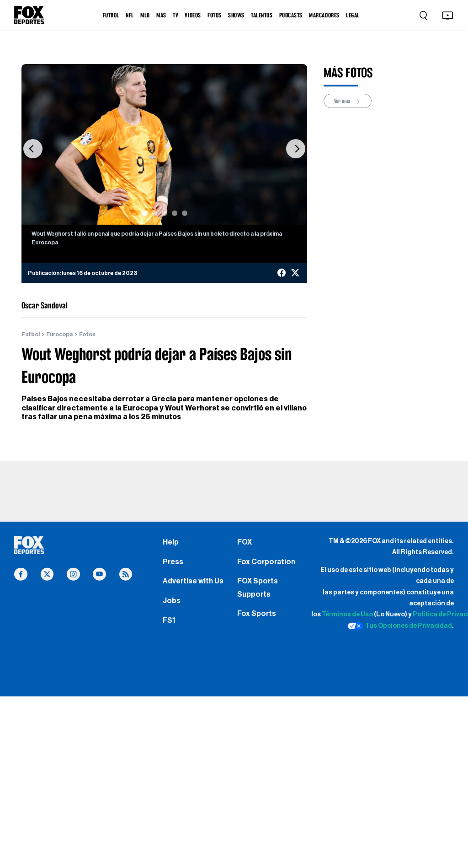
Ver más (342, 100)
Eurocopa (59, 334)
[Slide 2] (154, 213)
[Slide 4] (174, 213)
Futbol (30, 334)
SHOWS (236, 15)
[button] (32, 149)
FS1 (169, 620)
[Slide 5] (184, 213)
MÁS (161, 15)
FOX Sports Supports (257, 587)
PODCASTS (291, 15)
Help (171, 542)
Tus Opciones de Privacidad (408, 625)
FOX (244, 542)
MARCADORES (324, 15)
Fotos (87, 334)
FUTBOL (111, 15)
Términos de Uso (347, 614)
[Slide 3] (164, 213)
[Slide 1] (144, 213)
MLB (145, 15)
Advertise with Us (193, 581)
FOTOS (214, 15)
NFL (130, 15)
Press (173, 562)
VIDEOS (193, 15)
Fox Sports (256, 613)
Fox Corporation (266, 562)
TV (175, 15)
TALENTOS (261, 15)
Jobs (172, 600)
